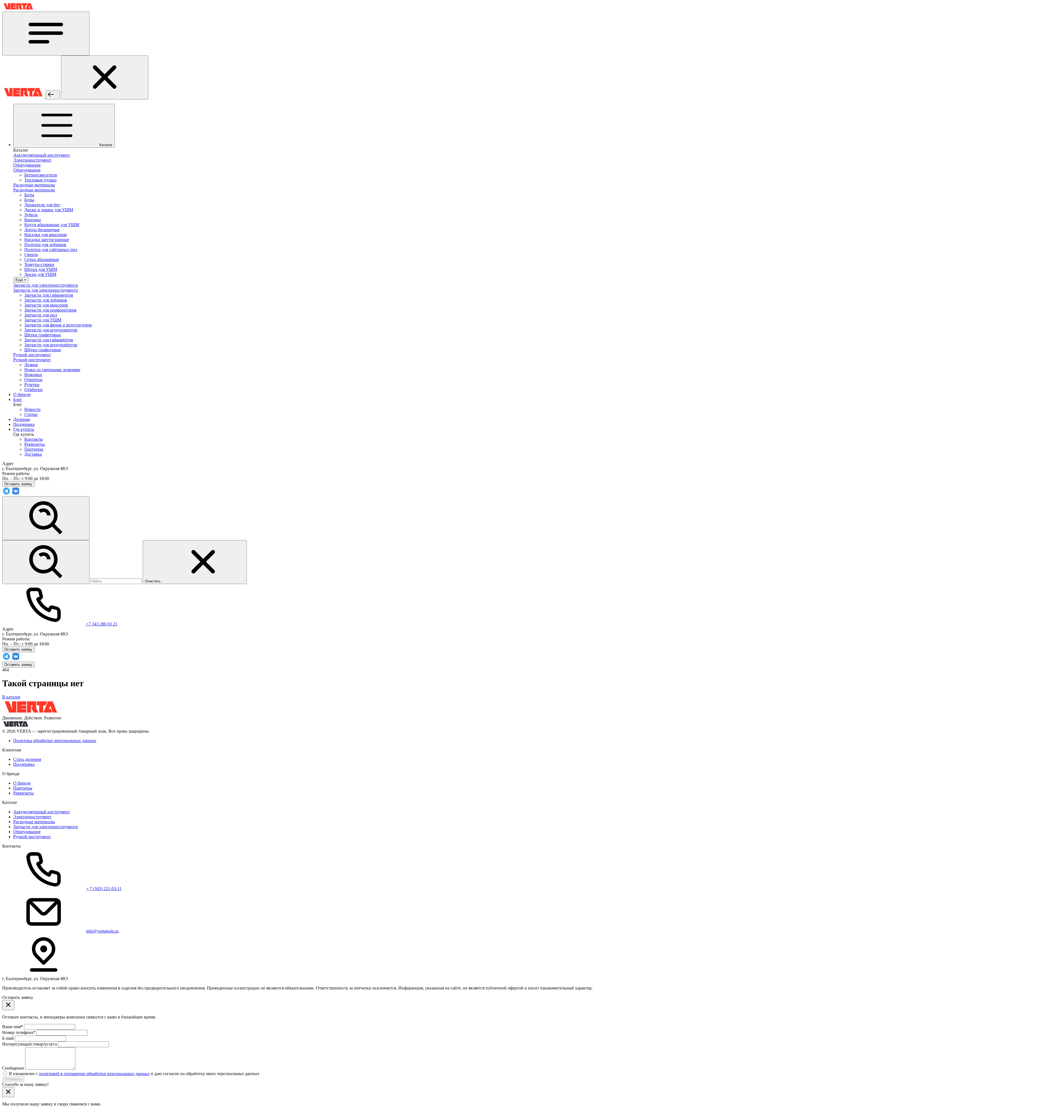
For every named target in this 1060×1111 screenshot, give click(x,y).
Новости (32, 409)
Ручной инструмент (32, 836)
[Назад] (53, 94)
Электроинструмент (32, 816)
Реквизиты (34, 444)
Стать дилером (27, 759)
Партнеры (33, 449)
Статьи (31, 414)
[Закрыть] (104, 77)
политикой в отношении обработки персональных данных (94, 1073)
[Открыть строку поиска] (45, 518)
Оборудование (27, 831)
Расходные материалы (34, 821)
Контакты (33, 439)
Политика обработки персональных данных (54, 740)
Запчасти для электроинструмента (45, 826)
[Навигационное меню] (45, 34)
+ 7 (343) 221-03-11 (103, 888)
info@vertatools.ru (102, 931)
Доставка (33, 454)
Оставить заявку (18, 665)
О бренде (22, 783)
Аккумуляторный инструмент (41, 811)
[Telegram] (6, 493)
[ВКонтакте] (16, 493)
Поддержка (24, 764)
